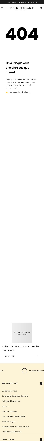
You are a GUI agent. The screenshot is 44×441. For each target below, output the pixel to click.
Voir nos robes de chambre (20, 92)
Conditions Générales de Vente (15, 396)
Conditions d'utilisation (12, 431)
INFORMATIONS (10, 383)
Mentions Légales (9, 421)
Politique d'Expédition (11, 401)
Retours (5, 406)
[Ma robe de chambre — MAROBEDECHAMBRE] (21, 8)
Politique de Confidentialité (13, 416)
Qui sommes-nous (9, 391)
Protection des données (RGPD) (15, 426)
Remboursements (9, 411)
